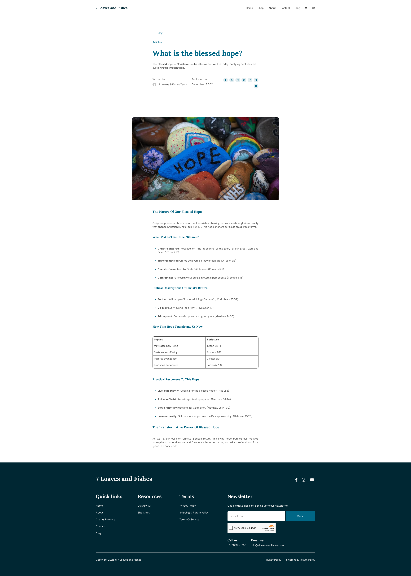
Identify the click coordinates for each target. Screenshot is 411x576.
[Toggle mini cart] (313, 7)
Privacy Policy (273, 559)
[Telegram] (256, 80)
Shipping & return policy (194, 512)
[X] (231, 80)
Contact (285, 8)
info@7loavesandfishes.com (267, 545)
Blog (297, 8)
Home (249, 8)
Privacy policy (187, 505)
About (272, 8)
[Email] (256, 86)
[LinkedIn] (250, 80)
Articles (157, 42)
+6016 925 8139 (236, 545)
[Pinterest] (243, 80)
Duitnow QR (145, 505)
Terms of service (189, 519)
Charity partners (105, 519)
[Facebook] (225, 80)
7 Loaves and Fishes (111, 8)
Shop (261, 8)
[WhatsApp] (237, 80)
